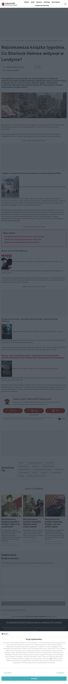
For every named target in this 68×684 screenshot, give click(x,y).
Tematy (26, 2)
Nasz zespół (56, 2)
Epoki (33, 2)
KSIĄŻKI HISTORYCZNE (42, 5)
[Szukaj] (65, 4)
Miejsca (39, 2)
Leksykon (47, 2)
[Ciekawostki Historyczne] (10, 4)
